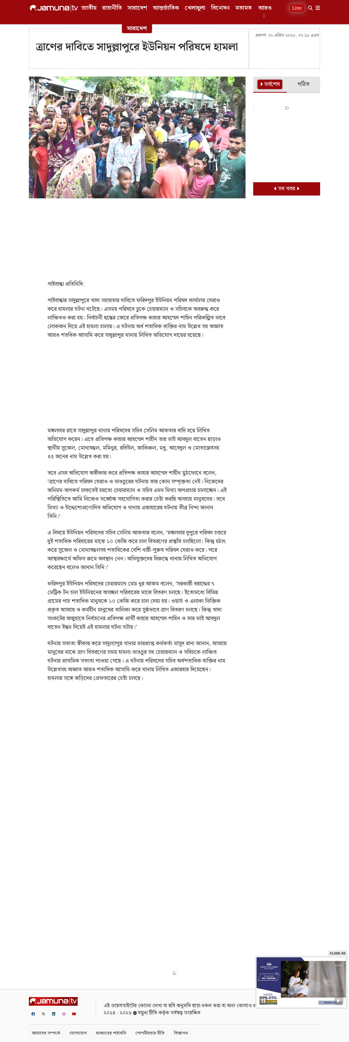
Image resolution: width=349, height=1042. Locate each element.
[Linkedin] (53, 1014)
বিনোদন (220, 8)
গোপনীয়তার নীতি (150, 1033)
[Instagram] (64, 1014)
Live (297, 8)
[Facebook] (33, 1014)
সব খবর (287, 188)
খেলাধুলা (195, 8)
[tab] (270, 85)
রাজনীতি (112, 8)
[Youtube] (74, 1014)
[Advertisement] (137, 239)
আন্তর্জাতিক (166, 8)
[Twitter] (43, 1014)
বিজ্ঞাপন (181, 1033)
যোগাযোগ (78, 1033)
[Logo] (54, 8)
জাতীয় (89, 8)
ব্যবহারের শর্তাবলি (111, 1033)
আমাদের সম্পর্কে (46, 1033)
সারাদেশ (137, 8)
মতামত (243, 8)
